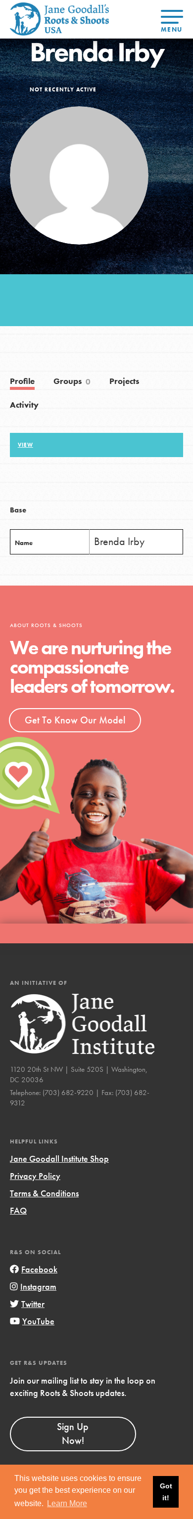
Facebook (39, 1269)
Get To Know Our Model (75, 720)
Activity (24, 405)
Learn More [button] (67, 1503)
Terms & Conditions (44, 1193)
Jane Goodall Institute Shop (59, 1158)
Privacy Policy (35, 1175)
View (25, 444)
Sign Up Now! (73, 1433)
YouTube (38, 1321)
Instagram (38, 1286)
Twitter (33, 1303)
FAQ (18, 1210)
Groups (72, 381)
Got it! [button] (166, 1492)
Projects (124, 381)
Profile (22, 381)
